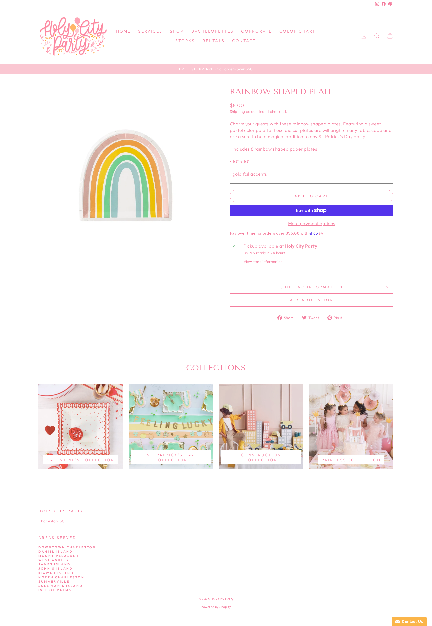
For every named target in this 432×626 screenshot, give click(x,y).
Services (150, 31)
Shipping (237, 111)
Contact (244, 40)
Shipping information (311, 287)
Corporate (256, 31)
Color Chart (298, 31)
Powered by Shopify (216, 607)
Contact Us (411, 621)
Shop (177, 31)
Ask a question (312, 300)
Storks (185, 40)
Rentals (214, 40)
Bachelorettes (213, 31)
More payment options (312, 223)
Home (123, 31)
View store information (263, 261)
